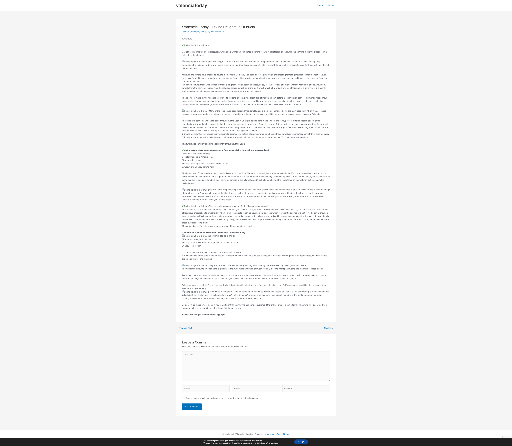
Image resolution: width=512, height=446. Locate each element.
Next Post (330, 328)
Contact (320, 5)
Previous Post (184, 328)
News (203, 31)
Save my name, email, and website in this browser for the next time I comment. (223, 398)
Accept (301, 442)
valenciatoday (191, 5)
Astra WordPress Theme (278, 434)
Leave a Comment (190, 31)
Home (331, 5)
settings (274, 443)
